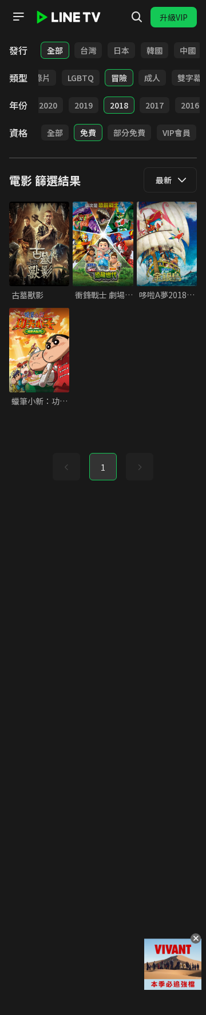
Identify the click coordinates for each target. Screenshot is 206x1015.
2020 (48, 105)
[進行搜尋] (137, 17)
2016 (190, 105)
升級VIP (174, 17)
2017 (154, 105)
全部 (55, 50)
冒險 (119, 77)
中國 (188, 50)
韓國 (154, 50)
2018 (119, 105)
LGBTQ (81, 77)
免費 (88, 132)
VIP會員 (177, 132)
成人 (152, 77)
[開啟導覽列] (18, 16)
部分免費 (129, 132)
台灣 (88, 50)
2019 (83, 105)
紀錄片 (38, 77)
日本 (121, 50)
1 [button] (103, 467)
